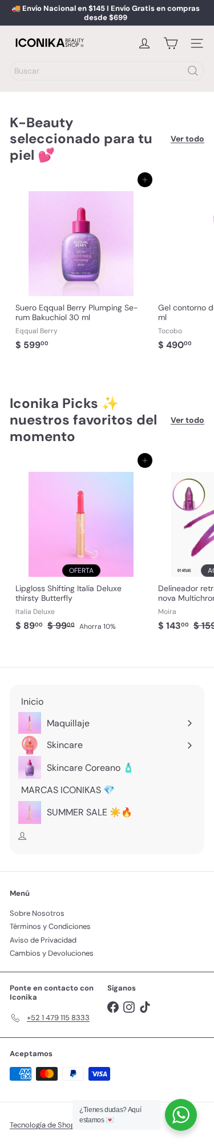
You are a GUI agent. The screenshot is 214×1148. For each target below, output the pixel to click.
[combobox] (107, 70)
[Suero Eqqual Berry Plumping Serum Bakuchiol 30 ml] (81, 267)
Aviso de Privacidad (43, 940)
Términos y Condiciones (50, 926)
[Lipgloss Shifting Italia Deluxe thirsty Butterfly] (81, 548)
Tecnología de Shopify (46, 1125)
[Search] (192, 70)
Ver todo (187, 139)
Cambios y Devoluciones (52, 953)
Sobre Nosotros (37, 913)
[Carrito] (171, 43)
